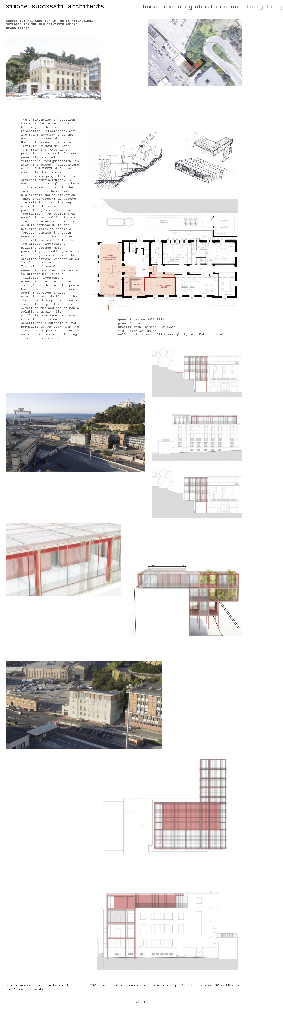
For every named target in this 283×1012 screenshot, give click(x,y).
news (167, 6)
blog (185, 6)
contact (229, 6)
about (204, 6)
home (150, 6)
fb (249, 6)
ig (259, 6)
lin (271, 6)
